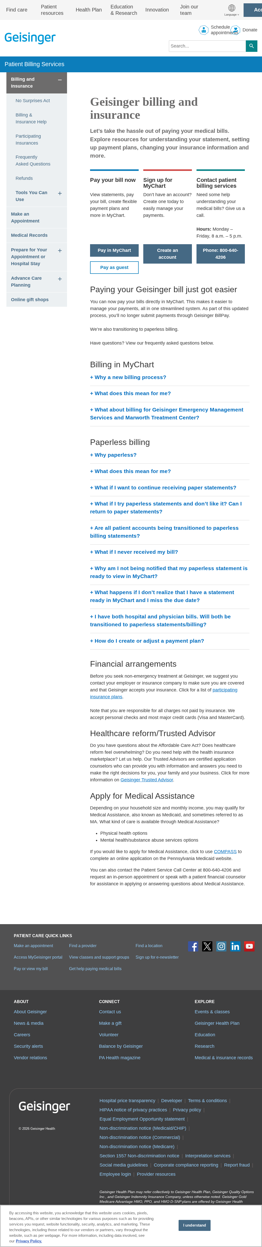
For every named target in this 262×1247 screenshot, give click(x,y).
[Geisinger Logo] (30, 38)
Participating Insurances (29, 140)
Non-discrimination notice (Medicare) (137, 1146)
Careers (22, 1034)
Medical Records (29, 235)
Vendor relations (30, 1057)
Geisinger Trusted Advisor (147, 779)
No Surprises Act (33, 100)
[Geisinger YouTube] (249, 946)
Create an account (167, 254)
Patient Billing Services (34, 64)
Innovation (157, 10)
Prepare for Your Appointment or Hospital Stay (29, 256)
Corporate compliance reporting (186, 1165)
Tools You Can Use (32, 196)
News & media (28, 1023)
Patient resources (52, 10)
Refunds (24, 178)
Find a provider (82, 945)
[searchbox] (207, 46)
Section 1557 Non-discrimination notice (139, 1155)
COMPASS (225, 851)
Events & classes (212, 1011)
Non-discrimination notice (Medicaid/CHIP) (143, 1128)
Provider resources (156, 1174)
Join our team (189, 10)
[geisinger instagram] (221, 946)
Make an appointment (33, 945)
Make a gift (110, 1023)
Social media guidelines (124, 1165)
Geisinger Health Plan (217, 1023)
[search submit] (251, 46)
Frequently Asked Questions (33, 161)
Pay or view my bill (31, 968)
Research (204, 1046)
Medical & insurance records (224, 1057)
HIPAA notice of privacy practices (133, 1109)
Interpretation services (208, 1155)
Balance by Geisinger (121, 1046)
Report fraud (237, 1165)
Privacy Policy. (29, 1241)
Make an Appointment (25, 217)
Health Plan (89, 10)
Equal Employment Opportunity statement (142, 1119)
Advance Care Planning (27, 282)
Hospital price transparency (127, 1100)
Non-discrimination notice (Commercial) (140, 1137)
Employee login (115, 1174)
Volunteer (108, 1034)
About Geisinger (30, 1011)
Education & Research (124, 10)
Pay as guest (114, 267)
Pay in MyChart (114, 250)
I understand (194, 1225)
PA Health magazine (119, 1057)
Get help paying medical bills (95, 968)
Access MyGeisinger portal (38, 957)
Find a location (149, 945)
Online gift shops (30, 299)
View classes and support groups (99, 957)
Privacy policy (187, 1109)
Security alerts (28, 1046)
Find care (16, 10)
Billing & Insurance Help (31, 118)
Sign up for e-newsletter (157, 957)
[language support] (232, 10)
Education (205, 1034)
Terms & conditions (207, 1100)
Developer (171, 1100)
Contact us (110, 1011)
